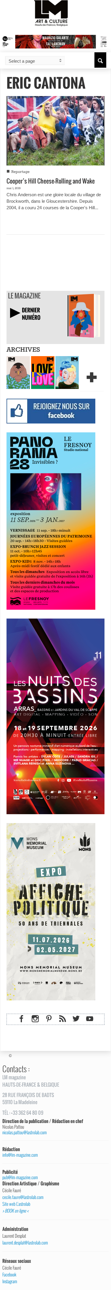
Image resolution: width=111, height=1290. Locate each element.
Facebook (9, 1274)
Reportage (20, 172)
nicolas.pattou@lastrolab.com (24, 1132)
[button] (100, 60)
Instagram (9, 1281)
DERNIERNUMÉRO (31, 313)
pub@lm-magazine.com (20, 1177)
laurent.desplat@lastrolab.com (25, 1242)
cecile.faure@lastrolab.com (23, 1197)
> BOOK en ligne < (15, 1210)
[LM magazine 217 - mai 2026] (42, 372)
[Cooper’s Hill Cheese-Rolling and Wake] (55, 130)
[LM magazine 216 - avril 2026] (67, 372)
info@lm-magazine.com (20, 1154)
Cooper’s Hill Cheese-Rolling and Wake (51, 180)
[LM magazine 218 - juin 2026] (18, 372)
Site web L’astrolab (16, 1204)
